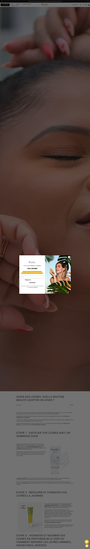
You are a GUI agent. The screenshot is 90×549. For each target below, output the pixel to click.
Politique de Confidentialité (33, 287)
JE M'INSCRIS (32, 282)
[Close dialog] (69, 257)
